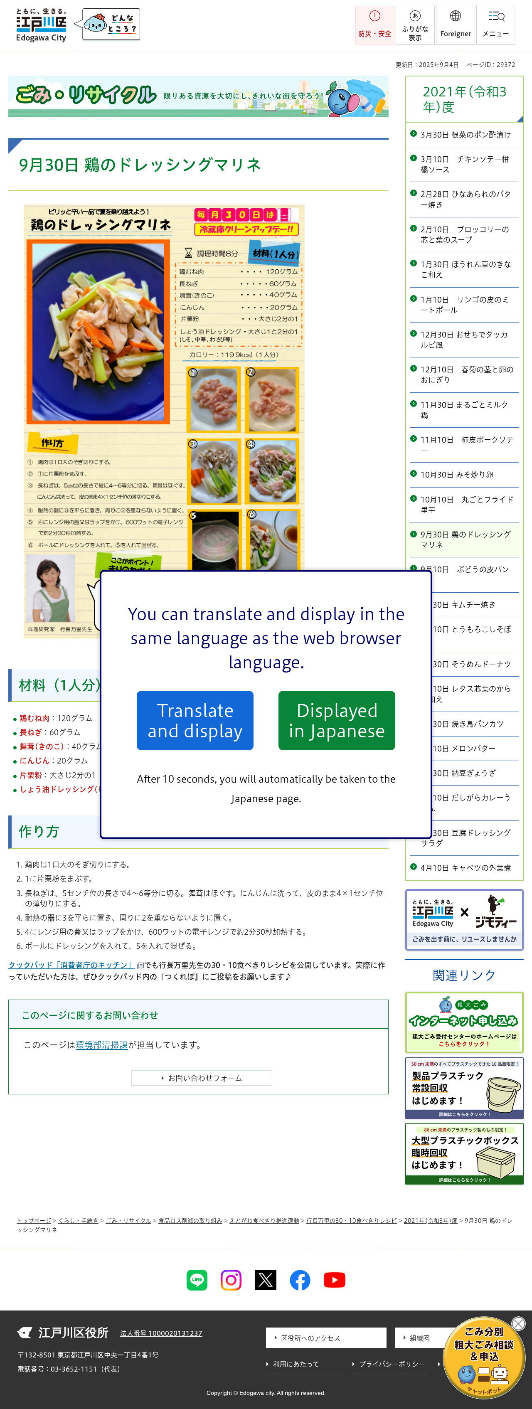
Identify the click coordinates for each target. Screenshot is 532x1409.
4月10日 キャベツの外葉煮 (466, 868)
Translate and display (195, 720)
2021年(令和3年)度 (465, 99)
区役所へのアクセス (310, 1338)
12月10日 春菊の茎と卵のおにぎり (467, 375)
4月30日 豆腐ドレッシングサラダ (466, 838)
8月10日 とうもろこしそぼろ (466, 634)
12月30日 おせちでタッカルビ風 (464, 340)
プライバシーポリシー (392, 1364)
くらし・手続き (78, 1221)
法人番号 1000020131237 (161, 1333)
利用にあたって (296, 1364)
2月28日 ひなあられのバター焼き (466, 199)
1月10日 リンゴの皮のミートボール (465, 305)
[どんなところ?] (106, 25)
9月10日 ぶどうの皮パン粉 (465, 575)
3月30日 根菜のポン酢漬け (466, 134)
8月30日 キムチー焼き (458, 604)
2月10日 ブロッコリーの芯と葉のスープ (465, 235)
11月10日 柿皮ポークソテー (467, 445)
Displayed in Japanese (336, 720)
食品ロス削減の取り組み (190, 1221)
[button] (455, 25)
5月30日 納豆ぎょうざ (458, 773)
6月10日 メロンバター (458, 748)
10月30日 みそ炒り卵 (457, 474)
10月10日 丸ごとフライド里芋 (467, 505)
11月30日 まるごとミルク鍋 (464, 410)
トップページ (34, 1221)
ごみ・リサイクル (128, 1221)
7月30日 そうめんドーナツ (466, 664)
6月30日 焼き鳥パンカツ (462, 724)
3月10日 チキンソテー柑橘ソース (465, 164)
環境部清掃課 (102, 1045)
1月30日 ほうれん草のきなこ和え (466, 269)
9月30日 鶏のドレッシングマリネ (466, 540)
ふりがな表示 (415, 33)
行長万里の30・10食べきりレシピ (351, 1221)
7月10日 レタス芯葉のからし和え (466, 694)
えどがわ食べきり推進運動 (264, 1221)
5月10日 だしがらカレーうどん (466, 803)
